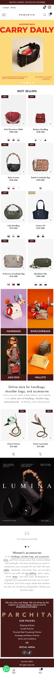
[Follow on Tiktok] (29, 652)
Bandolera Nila (40, 273)
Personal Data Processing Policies (27, 632)
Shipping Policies (27, 625)
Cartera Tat (40, 225)
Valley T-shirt (42, 443)
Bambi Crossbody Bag (40, 177)
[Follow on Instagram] (24, 652)
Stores (13, 7)
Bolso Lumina (13, 177)
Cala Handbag (13, 225)
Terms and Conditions (27, 638)
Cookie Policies (27, 628)
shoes (14, 576)
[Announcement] (27, 2)
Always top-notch (15, 443)
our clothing (30, 573)
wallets (6, 569)
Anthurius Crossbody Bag (14, 273)
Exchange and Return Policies (27, 635)
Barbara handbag (40, 129)
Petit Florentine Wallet (13, 129)
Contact (6, 7)
